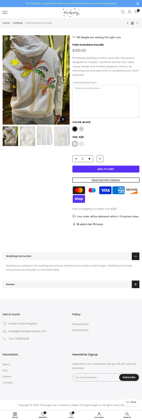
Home (6, 23)
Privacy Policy (80, 324)
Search (7, 376)
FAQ (5, 370)
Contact (8, 382)
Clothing (18, 23)
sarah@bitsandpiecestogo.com (27, 331)
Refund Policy (80, 330)
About (6, 364)
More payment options (106, 180)
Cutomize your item (84, 82)
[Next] (63, 79)
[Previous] (8, 79)
